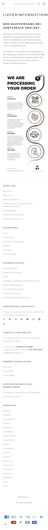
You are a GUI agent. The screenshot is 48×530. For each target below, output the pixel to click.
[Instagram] (16, 319)
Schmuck (7, 367)
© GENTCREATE (24, 503)
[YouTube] (27, 319)
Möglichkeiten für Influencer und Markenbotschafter (17, 205)
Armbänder (8, 371)
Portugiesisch (9, 419)
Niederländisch (9, 436)
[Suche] (39, 4)
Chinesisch (8, 469)
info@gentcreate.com (13, 352)
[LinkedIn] (39, 319)
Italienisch (7, 427)
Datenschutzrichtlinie (12, 272)
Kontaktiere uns (10, 268)
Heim (5, 233)
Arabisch (7, 457)
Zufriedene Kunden (11, 396)
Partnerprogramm (11, 199)
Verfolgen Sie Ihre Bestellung (16, 297)
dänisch (6, 444)
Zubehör (7, 246)
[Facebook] (4, 319)
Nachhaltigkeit (9, 210)
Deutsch (7, 423)
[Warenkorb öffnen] (44, 4)
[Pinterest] (22, 319)
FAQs (5, 277)
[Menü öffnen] (3, 4)
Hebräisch (7, 478)
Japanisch (7, 473)
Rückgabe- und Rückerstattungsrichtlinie (21, 281)
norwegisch (8, 448)
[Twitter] (10, 319)
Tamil (5, 486)
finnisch (6, 452)
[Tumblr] (4, 323)
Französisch (8, 432)
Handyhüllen (8, 237)
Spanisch (7, 415)
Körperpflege (9, 375)
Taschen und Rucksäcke (13, 241)
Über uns (7, 195)
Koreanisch (8, 465)
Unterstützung (9, 254)
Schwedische (9, 440)
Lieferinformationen (12, 293)
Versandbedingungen (12, 285)
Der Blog (7, 191)
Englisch (7, 411)
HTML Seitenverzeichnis (13, 215)
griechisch (7, 461)
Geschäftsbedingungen (13, 289)
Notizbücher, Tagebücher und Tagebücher (22, 392)
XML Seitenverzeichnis (13, 219)
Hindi (5, 482)
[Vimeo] (33, 319)
